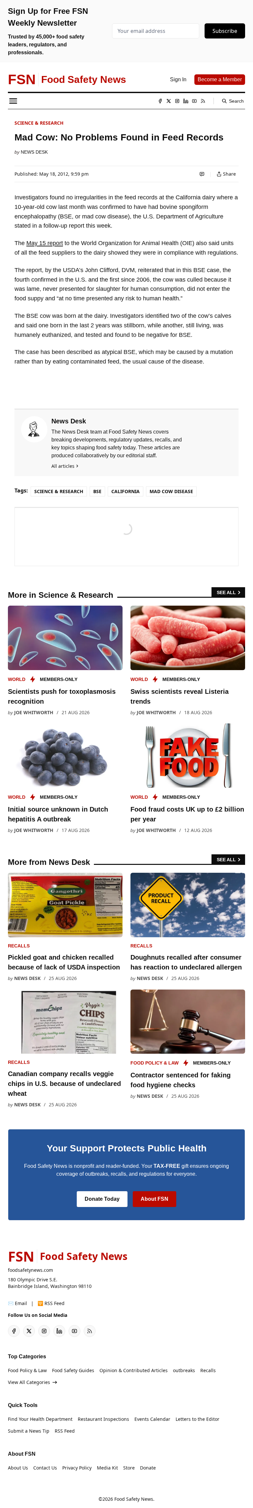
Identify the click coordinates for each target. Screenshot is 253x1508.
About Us (18, 1468)
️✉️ (17, 1303)
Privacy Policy (77, 1468)
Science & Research (39, 123)
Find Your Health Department (40, 1419)
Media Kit (107, 1468)
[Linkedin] (185, 101)
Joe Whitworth (33, 712)
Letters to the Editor (197, 1419)
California (125, 491)
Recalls (19, 945)
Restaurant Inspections (103, 1419)
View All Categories (29, 1382)
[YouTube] (194, 101)
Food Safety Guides (73, 1370)
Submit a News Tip (28, 1431)
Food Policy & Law (154, 1063)
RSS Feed (65, 1431)
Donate (148, 1468)
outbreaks (184, 1370)
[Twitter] (168, 101)
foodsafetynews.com (30, 1270)
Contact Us (45, 1468)
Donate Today (102, 1199)
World (16, 679)
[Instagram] (177, 101)
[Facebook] (160, 101)
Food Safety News (133, 1499)
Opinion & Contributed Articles (133, 1370)
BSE (97, 491)
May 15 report (44, 243)
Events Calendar (152, 1419)
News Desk (34, 152)
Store (129, 1468)
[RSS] (203, 101)
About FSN (154, 1199)
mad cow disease (171, 491)
